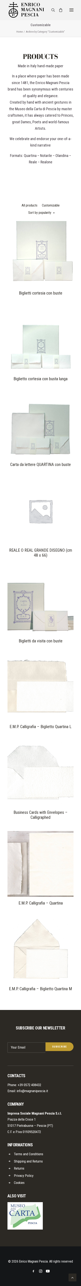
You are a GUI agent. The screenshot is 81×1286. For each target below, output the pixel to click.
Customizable (51, 205)
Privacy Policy (23, 1176)
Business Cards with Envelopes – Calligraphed (41, 815)
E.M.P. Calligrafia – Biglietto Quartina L (40, 726)
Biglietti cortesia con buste (40, 293)
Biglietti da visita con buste (41, 640)
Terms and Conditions (28, 1154)
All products (29, 205)
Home (19, 31)
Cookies (19, 1183)
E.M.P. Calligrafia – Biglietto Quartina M (40, 988)
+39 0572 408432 (29, 1085)
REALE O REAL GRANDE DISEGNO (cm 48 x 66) (40, 553)
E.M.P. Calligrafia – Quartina (40, 903)
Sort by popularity (39, 213)
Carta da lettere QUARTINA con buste (40, 464)
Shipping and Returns (28, 1161)
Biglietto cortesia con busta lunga (41, 378)
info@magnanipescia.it (32, 1091)
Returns (19, 1168)
